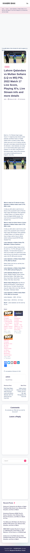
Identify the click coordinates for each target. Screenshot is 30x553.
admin (8, 377)
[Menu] (27, 3)
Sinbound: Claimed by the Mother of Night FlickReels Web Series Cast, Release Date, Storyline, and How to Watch (14, 508)
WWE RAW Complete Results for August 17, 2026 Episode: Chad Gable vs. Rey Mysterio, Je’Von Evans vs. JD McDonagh (14, 530)
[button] (9, 379)
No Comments (22, 99)
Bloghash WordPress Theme (17, 550)
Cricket (7, 8)
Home (3, 8)
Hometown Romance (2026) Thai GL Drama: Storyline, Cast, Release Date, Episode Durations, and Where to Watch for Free (14, 516)
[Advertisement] (15, 32)
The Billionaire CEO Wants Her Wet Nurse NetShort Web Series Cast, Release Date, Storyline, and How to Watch (14, 523)
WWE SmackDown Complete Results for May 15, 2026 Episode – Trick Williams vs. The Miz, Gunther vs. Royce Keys (18, 323)
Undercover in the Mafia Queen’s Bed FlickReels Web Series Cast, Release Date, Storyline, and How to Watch (14, 537)
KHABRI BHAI (9, 3)
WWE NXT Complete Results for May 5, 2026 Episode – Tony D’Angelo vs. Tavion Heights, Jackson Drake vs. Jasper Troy (8, 323)
